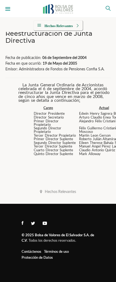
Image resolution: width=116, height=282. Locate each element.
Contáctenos (31, 252)
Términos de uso (56, 252)
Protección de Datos (37, 258)
